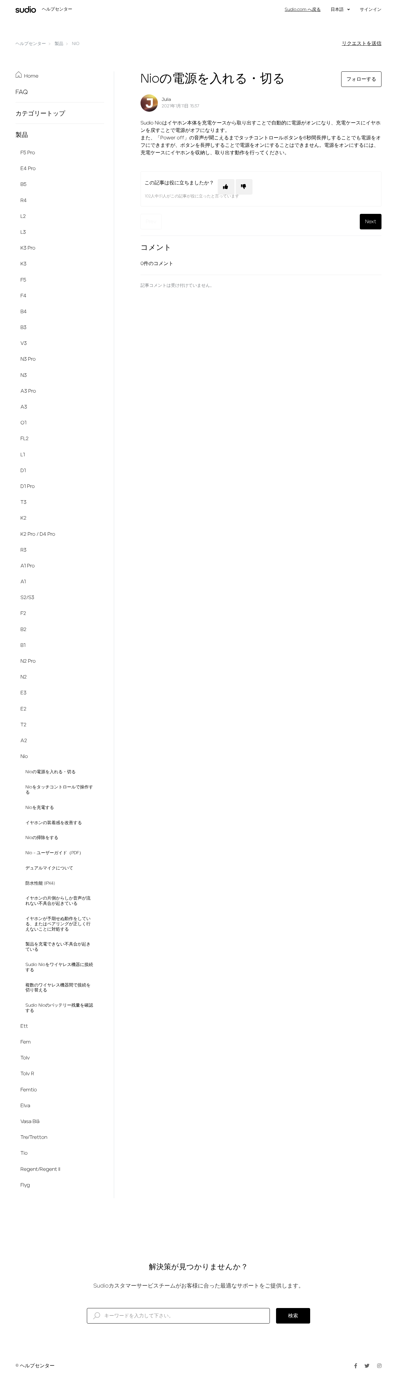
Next (370, 221)
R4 (23, 200)
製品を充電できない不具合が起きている (58, 947)
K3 (23, 263)
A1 (23, 581)
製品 (59, 44)
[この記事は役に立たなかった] (244, 187)
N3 (23, 375)
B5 (23, 184)
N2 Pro (28, 661)
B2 (23, 629)
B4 (23, 311)
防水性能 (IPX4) (40, 883)
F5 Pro (27, 152)
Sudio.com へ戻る (303, 9)
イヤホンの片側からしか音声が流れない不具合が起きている (58, 901)
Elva (25, 1105)
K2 (23, 518)
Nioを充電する (39, 807)
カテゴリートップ (40, 114)
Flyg (25, 1185)
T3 (23, 502)
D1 (23, 470)
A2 (23, 740)
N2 (23, 676)
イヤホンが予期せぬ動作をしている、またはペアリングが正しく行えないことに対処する (58, 924)
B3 (23, 327)
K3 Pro (27, 248)
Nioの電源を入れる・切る (50, 772)
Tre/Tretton (33, 1137)
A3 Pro (28, 391)
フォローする (361, 79)
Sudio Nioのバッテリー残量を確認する (59, 1008)
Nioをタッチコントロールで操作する (59, 790)
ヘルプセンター (31, 44)
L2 (23, 216)
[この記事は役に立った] (226, 187)
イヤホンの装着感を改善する (53, 823)
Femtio (28, 1089)
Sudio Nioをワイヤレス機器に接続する (59, 967)
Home (31, 76)
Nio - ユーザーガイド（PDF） (54, 853)
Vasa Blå (29, 1121)
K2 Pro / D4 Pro (37, 534)
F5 (23, 279)
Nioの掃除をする (41, 838)
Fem (25, 1042)
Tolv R (27, 1073)
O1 (23, 422)
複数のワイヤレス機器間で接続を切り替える (58, 988)
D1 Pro (27, 486)
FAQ (22, 92)
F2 (23, 613)
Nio (75, 44)
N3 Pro (28, 359)
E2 (23, 708)
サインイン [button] (370, 9)
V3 (23, 343)
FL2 (24, 438)
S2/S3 (27, 597)
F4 (23, 295)
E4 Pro (28, 168)
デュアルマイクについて (49, 868)
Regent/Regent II (40, 1169)
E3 (23, 692)
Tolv (25, 1057)
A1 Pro (27, 565)
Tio (24, 1153)
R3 (23, 550)
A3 (23, 406)
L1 (22, 454)
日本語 (338, 9)
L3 (23, 232)
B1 (22, 645)
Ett (24, 1026)
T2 (23, 724)
